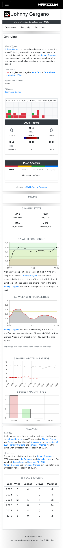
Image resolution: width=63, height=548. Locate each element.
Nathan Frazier (49, 439)
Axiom (10, 442)
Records (25, 27)
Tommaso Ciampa (13, 92)
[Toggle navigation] (6, 4)
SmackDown (49, 72)
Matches (40, 27)
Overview (10, 27)
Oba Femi (36, 72)
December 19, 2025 (36, 462)
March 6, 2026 (15, 75)
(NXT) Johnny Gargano (36, 187)
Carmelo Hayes (44, 459)
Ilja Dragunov (27, 459)
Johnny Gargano (12, 49)
